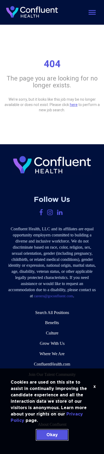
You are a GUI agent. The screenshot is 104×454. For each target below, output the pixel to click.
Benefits (52, 322)
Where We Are (52, 353)
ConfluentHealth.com (52, 364)
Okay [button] (52, 435)
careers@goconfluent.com (53, 296)
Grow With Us (52, 343)
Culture (52, 333)
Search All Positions (52, 312)
